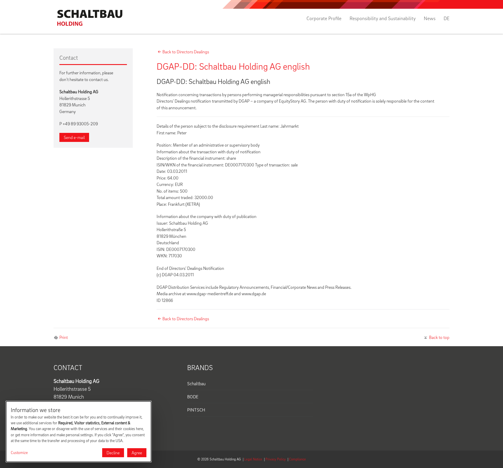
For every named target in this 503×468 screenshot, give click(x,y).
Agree (137, 452)
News (429, 18)
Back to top (439, 337)
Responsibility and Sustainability (383, 18)
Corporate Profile (324, 18)
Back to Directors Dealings (185, 51)
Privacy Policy (275, 459)
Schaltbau (196, 383)
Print (63, 337)
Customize (19, 452)
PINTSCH (196, 410)
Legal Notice (253, 459)
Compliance (297, 459)
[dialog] (78, 431)
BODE (193, 397)
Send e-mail (74, 137)
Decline (113, 452)
